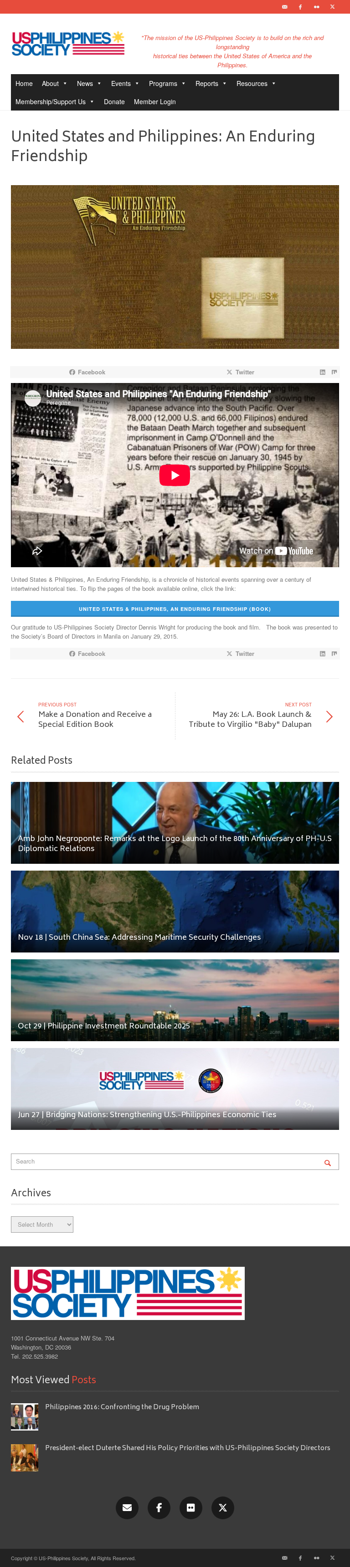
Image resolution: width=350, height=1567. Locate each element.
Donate (114, 101)
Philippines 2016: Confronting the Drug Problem (122, 1407)
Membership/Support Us (50, 101)
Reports (207, 83)
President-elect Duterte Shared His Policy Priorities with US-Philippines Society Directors (188, 1448)
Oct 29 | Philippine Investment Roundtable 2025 (104, 1026)
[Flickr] (316, 7)
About (50, 83)
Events (121, 83)
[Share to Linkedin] (322, 372)
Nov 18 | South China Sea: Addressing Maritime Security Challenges (139, 938)
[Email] (284, 7)
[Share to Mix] (334, 372)
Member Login (155, 101)
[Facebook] (300, 7)
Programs (163, 83)
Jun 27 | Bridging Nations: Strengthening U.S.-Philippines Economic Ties (147, 1115)
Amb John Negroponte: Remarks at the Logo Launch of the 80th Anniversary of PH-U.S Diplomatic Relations (175, 844)
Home (24, 83)
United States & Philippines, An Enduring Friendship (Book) (175, 608)
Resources (252, 83)
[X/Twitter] (222, 1507)
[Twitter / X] (332, 7)
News (85, 83)
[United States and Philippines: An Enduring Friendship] (175, 269)
